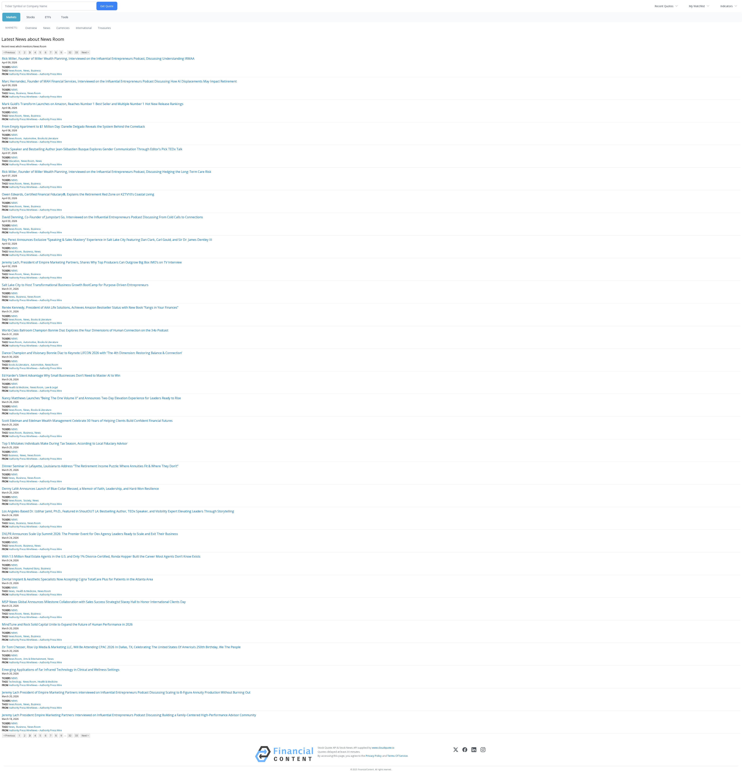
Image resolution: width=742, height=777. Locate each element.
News (46, 28)
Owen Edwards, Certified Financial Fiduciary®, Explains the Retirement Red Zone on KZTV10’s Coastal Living (78, 194)
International (84, 28)
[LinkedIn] (474, 754)
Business (36, 70)
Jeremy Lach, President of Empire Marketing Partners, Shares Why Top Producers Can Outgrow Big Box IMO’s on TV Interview (92, 262)
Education (14, 161)
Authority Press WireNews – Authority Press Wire (35, 74)
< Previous (9, 52)
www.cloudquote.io (383, 747)
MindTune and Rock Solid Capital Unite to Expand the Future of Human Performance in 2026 (67, 624)
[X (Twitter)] (456, 754)
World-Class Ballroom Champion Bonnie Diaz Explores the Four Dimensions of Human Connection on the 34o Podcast (85, 330)
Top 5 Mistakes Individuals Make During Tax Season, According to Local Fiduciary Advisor (65, 443)
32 (70, 52)
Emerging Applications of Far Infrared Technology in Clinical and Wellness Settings (60, 669)
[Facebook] (465, 754)
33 (76, 52)
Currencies (63, 28)
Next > (85, 52)
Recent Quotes (664, 6)
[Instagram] (483, 754)
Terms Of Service (397, 755)
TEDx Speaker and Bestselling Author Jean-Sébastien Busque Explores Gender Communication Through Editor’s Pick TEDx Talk (92, 149)
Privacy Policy (374, 755)
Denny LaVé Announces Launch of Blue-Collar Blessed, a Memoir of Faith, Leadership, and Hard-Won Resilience (80, 489)
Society (27, 500)
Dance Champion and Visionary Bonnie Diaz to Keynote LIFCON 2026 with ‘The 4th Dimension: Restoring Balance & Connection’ (92, 353)
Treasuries (104, 28)
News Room (15, 70)
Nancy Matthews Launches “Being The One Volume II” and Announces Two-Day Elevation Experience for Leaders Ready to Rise (91, 398)
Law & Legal (51, 387)
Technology (15, 681)
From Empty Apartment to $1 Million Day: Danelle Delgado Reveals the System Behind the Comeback (73, 126)
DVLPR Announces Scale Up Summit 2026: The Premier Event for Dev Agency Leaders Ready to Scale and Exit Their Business (90, 534)
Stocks (30, 17)
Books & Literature (48, 138)
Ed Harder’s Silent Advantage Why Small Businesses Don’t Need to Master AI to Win (61, 375)
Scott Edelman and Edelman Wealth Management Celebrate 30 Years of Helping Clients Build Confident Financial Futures (87, 421)
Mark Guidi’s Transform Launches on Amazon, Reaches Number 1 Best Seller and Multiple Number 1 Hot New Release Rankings (92, 104)
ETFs (48, 17)
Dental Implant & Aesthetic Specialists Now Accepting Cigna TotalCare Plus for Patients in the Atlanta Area (77, 579)
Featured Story (31, 568)
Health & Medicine (18, 387)
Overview (31, 28)
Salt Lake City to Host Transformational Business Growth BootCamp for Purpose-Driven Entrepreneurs (75, 285)
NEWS (14, 67)
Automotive (29, 138)
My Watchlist (697, 6)
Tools (64, 17)
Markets (11, 17)
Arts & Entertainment (34, 659)
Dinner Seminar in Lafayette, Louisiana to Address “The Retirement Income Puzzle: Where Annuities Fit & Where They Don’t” (90, 466)
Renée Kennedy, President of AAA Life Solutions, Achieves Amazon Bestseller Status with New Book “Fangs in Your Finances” (90, 307)
